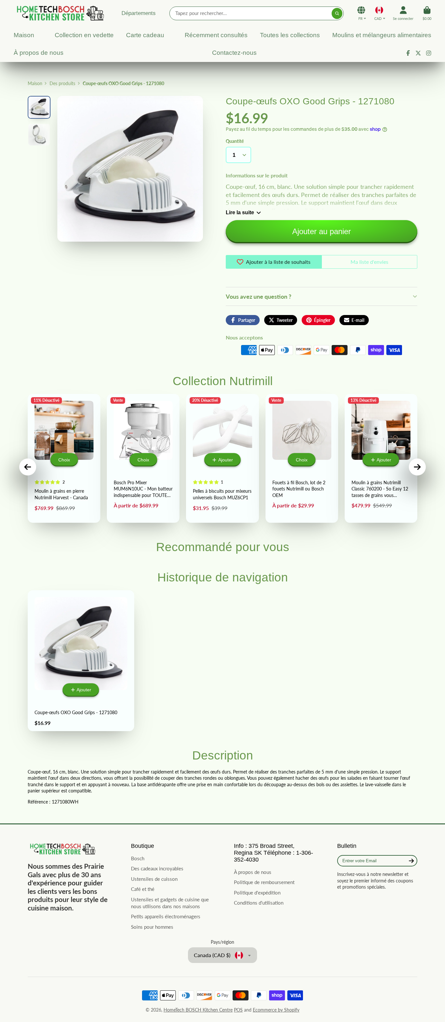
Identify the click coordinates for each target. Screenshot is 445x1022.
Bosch (137, 858)
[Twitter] (418, 53)
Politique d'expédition (257, 892)
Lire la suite (240, 212)
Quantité (235, 141)
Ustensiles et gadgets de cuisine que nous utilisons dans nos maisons (170, 902)
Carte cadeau (145, 35)
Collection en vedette (84, 35)
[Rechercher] (337, 13)
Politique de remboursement (264, 882)
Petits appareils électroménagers (165, 916)
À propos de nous (39, 52)
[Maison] (59, 13)
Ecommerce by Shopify (276, 1010)
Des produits (62, 83)
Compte (403, 13)
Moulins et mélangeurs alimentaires (381, 35)
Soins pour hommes (152, 927)
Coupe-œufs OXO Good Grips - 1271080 (81, 660)
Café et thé (142, 889)
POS (238, 1010)
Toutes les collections (290, 35)
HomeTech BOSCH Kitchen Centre (198, 1010)
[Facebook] (408, 53)
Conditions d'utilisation (258, 903)
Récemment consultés (216, 35)
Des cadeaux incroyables (157, 868)
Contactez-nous (234, 52)
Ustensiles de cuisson (154, 879)
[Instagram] (429, 53)
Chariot (427, 13)
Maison (24, 35)
